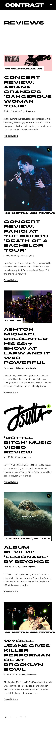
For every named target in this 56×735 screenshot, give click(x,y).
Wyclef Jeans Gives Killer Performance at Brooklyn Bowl (27, 655)
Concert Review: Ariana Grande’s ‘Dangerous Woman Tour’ (28, 91)
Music (31, 213)
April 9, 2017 (9, 255)
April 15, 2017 (10, 111)
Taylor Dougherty (28, 111)
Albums (12, 538)
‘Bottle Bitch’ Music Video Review (28, 445)
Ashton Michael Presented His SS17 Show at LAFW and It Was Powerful (27, 346)
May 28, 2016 (10, 457)
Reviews (34, 69)
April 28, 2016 (10, 566)
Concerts (15, 69)
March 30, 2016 (10, 674)
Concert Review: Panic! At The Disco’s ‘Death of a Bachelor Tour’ (26, 236)
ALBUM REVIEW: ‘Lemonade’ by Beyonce (26, 554)
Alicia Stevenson (29, 674)
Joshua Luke (25, 457)
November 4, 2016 (12, 367)
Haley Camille (30, 367)
